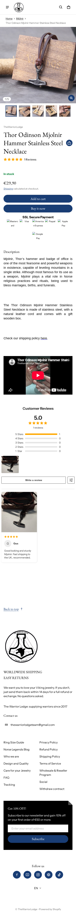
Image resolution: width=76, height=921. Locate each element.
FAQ (6, 777)
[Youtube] (27, 875)
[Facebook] (17, 875)
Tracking (9, 784)
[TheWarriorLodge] (18, 7)
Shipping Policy (49, 756)
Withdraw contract (51, 789)
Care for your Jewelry (17, 770)
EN (36, 888)
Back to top (11, 609)
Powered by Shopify (50, 909)
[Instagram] (38, 875)
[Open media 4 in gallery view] (51, 111)
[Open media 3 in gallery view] (38, 111)
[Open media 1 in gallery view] (11, 111)
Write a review (33, 480)
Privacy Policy (48, 742)
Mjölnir (20, 18)
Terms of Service (50, 763)
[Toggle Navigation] (7, 7)
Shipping (8, 188)
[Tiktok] (59, 875)
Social (43, 782)
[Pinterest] (48, 875)
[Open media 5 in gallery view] (65, 111)
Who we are (11, 756)
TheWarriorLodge (27, 909)
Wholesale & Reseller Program (53, 773)
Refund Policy (48, 749)
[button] (61, 7)
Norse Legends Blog (17, 749)
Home (9, 18)
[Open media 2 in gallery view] (24, 111)
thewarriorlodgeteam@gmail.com (33, 725)
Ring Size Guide (14, 742)
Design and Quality (16, 763)
